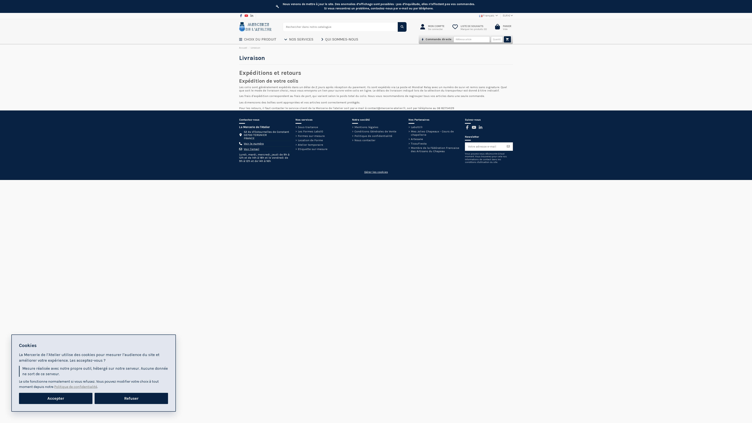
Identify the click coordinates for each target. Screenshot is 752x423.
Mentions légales (366, 127)
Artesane (417, 139)
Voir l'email (251, 149)
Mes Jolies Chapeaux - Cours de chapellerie (432, 133)
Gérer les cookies (376, 172)
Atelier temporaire (310, 144)
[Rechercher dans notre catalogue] (402, 27)
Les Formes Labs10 (310, 131)
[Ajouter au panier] (507, 39)
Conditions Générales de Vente (375, 131)
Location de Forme (310, 140)
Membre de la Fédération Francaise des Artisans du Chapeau (435, 149)
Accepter (55, 398)
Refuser (131, 398)
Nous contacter (364, 140)
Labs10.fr (417, 127)
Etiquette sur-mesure (312, 149)
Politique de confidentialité (373, 136)
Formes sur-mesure (311, 136)
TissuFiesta (419, 143)
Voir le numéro (254, 143)
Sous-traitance (308, 127)
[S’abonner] (508, 147)
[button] (261, 39)
